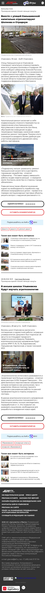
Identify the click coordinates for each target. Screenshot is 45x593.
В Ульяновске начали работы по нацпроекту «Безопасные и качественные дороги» (25, 260)
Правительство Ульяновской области (16, 55)
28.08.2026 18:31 (7, 279)
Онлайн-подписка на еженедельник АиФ (21, 501)
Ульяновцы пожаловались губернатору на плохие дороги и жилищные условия (25, 239)
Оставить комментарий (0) (22, 212)
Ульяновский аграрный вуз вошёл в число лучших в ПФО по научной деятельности (24, 471)
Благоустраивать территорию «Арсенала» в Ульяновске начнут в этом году (25, 253)
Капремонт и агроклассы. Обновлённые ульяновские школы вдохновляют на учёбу (25, 478)
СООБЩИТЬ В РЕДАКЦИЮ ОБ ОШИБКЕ (18, 515)
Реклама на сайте (10, 507)
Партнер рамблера (20, 582)
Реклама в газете (10, 498)
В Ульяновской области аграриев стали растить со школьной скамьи (24, 457)
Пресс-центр (31, 495)
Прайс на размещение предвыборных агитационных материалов (20, 511)
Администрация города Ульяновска (15, 322)
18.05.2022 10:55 (7, 9)
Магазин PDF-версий (29, 498)
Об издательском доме (13, 495)
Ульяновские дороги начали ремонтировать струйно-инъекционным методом (25, 267)
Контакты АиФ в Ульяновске (15, 504)
